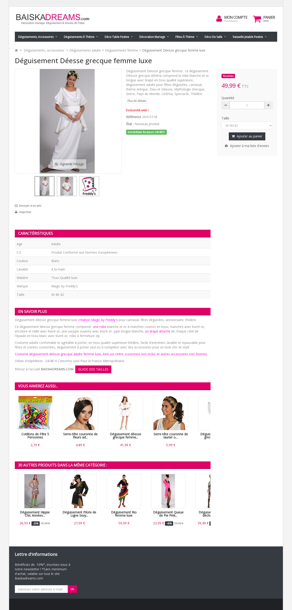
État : (130, 124)
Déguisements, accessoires (36, 37)
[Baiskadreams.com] (57, 19)
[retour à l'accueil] (16, 50)
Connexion (230, 21)
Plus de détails (137, 101)
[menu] (219, 19)
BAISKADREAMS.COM (57, 369)
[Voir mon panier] (257, 19)
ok (72, 589)
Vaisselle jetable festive (248, 37)
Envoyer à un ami (30, 205)
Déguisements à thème (79, 37)
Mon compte (235, 17)
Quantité (228, 98)
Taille (226, 118)
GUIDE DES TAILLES (93, 369)
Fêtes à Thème (184, 37)
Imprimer (25, 212)
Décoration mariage (152, 37)
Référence (133, 117)
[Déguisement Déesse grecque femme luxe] (44, 186)
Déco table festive (117, 37)
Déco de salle (213, 37)
